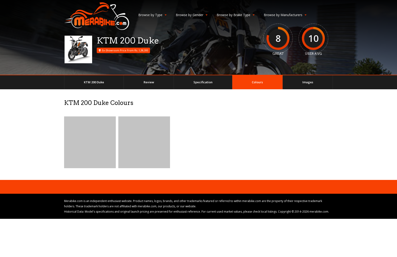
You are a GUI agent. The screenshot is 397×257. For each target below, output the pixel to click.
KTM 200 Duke (94, 82)
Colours (257, 82)
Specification (203, 82)
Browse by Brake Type (233, 15)
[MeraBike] (96, 29)
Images (307, 82)
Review (149, 82)
